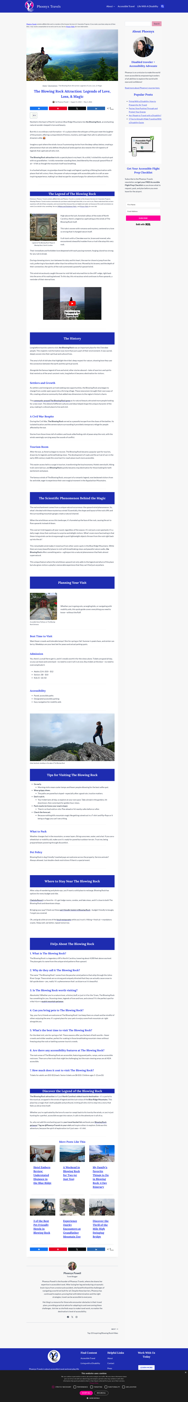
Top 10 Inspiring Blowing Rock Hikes (102, 1331)
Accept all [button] (86, 1393)
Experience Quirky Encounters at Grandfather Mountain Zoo (72, 1228)
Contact (110, 1363)
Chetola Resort (36, 900)
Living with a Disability (90, 1363)
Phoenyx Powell (63, 102)
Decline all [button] (101, 1393)
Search (157, 23)
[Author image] (53, 102)
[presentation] (42, 1153)
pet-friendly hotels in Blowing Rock (75, 910)
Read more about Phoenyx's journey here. (142, 88)
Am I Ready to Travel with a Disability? (145, 115)
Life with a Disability (147, 6)
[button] (94, 1398)
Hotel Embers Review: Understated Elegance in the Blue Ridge (42, 1175)
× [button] (185, 1372)
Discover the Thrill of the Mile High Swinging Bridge (101, 1228)
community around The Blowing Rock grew (52, 400)
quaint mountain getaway (52, 1001)
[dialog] (94, 1386)
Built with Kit (143, 224)
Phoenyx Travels (31, 24)
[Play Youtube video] (72, 303)
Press (109, 1368)
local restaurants (64, 919)
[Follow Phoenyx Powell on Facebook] (68, 1317)
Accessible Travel (126, 6)
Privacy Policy (70, 26)
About (110, 1358)
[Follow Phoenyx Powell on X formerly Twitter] (72, 1317)
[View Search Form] (162, 6)
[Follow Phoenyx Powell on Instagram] (76, 1317)
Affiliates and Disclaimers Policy (67, 206)
